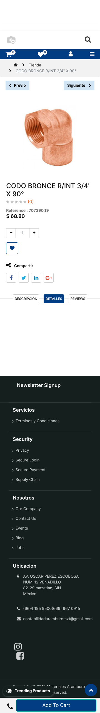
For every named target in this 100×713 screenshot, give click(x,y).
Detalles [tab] (54, 299)
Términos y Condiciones (37, 421)
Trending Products (32, 691)
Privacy (22, 450)
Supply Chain (28, 479)
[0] (9, 54)
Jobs (20, 547)
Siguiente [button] (76, 85)
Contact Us (26, 518)
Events (22, 528)
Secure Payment (31, 470)
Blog (20, 538)
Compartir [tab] (23, 266)
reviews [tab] (78, 299)
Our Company (28, 508)
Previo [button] (20, 85)
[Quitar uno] (11, 233)
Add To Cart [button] (56, 705)
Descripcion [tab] (26, 299)
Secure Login (27, 460)
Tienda (35, 65)
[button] (12, 248)
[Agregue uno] (34, 233)
